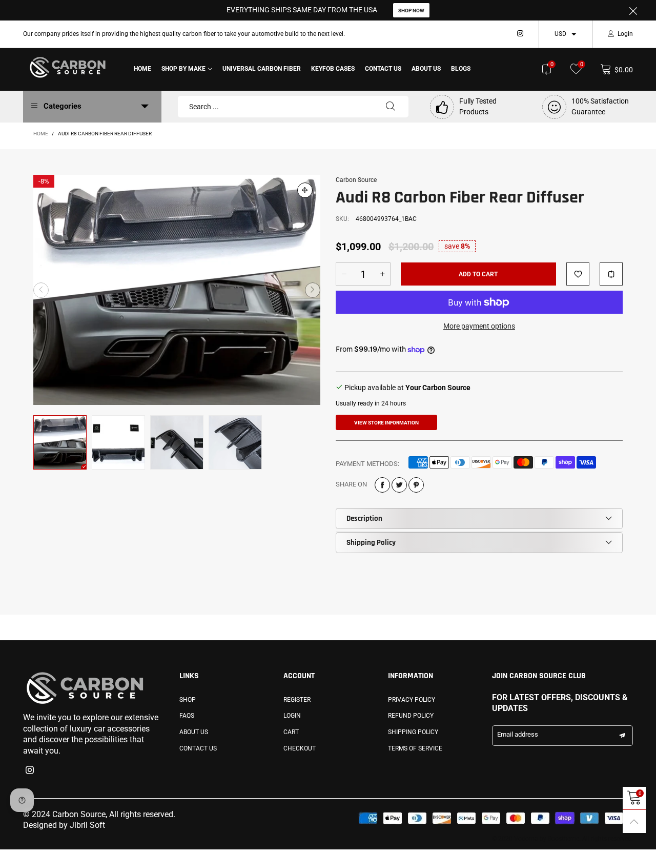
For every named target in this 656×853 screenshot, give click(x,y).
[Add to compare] (611, 274)
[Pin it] (416, 485)
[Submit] (390, 106)
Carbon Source (356, 180)
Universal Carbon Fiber (261, 68)
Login (625, 33)
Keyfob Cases (333, 68)
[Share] (382, 485)
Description (364, 518)
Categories (62, 106)
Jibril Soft (87, 825)
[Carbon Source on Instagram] (29, 771)
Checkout (299, 748)
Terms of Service (415, 748)
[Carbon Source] (68, 67)
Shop (187, 699)
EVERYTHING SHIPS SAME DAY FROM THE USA (302, 10)
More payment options (479, 326)
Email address (517, 734)
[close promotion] (633, 10)
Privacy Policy (411, 699)
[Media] (305, 190)
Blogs (460, 68)
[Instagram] (520, 33)
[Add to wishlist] (577, 274)
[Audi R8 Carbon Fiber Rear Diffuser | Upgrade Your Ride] (176, 290)
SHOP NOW (411, 10)
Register (297, 699)
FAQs (186, 715)
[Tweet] (399, 485)
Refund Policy (411, 715)
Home (142, 68)
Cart (291, 732)
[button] (41, 290)
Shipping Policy (371, 542)
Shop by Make (183, 68)
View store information (386, 422)
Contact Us (383, 68)
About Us (426, 68)
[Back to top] (634, 821)
